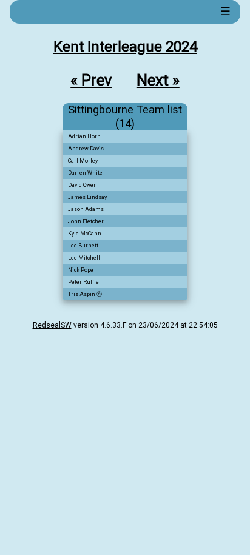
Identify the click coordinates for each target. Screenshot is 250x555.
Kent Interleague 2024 (125, 46)
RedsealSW (52, 325)
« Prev (91, 80)
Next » (158, 80)
